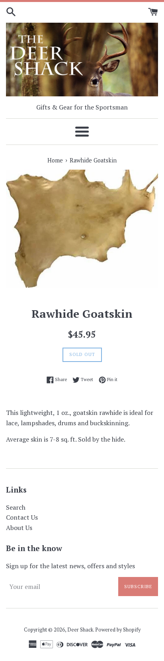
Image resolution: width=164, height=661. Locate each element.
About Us (19, 527)
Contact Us (22, 517)
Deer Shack (80, 629)
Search (15, 507)
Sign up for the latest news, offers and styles (70, 565)
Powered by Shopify (118, 629)
